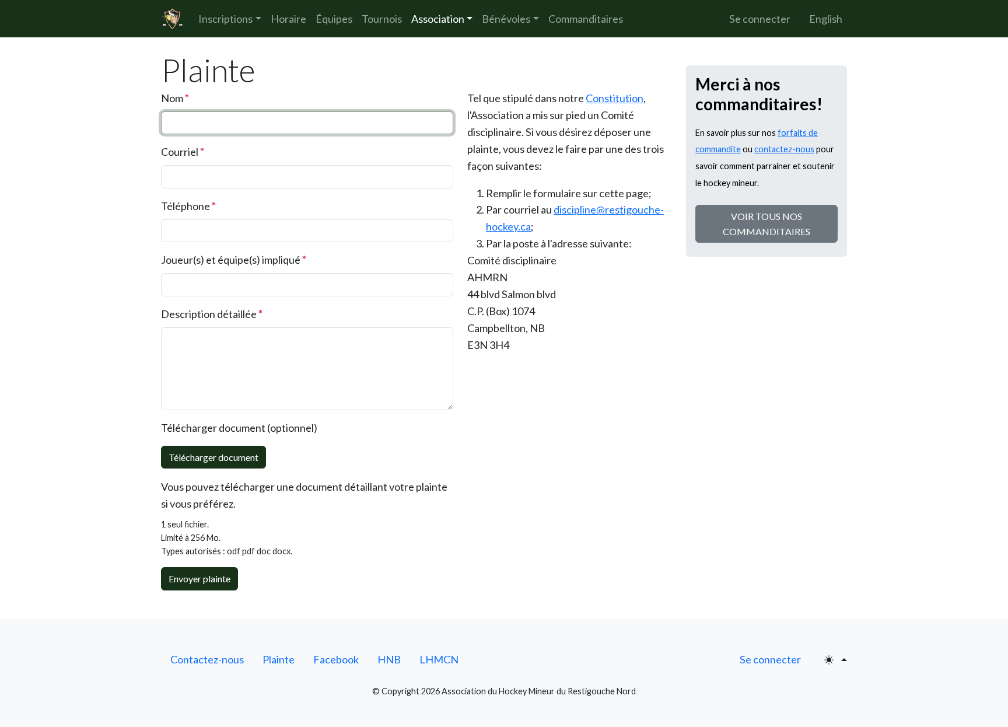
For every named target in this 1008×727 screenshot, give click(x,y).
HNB (389, 659)
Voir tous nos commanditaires (766, 224)
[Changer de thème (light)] (835, 660)
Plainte (278, 659)
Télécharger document (213, 457)
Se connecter (759, 18)
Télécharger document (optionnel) (239, 427)
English (825, 18)
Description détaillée (211, 313)
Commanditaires (585, 18)
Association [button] (437, 18)
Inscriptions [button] (225, 18)
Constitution (614, 98)
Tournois (382, 18)
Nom (175, 97)
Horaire (288, 18)
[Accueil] (172, 18)
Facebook (336, 659)
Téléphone (188, 205)
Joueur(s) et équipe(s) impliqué (233, 259)
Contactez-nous (207, 659)
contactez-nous (784, 149)
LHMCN (439, 659)
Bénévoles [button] (506, 18)
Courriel (182, 151)
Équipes (334, 18)
